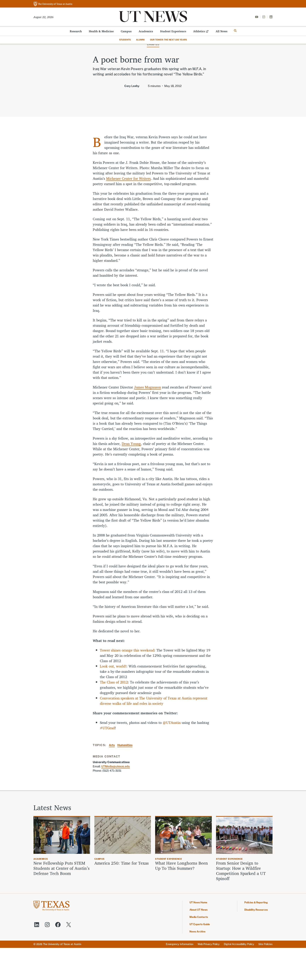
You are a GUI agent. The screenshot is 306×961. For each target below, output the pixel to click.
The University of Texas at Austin (62, 944)
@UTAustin (172, 722)
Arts (112, 745)
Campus (126, 31)
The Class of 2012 (114, 682)
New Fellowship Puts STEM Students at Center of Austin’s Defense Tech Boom (61, 868)
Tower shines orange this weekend (127, 650)
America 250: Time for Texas (122, 863)
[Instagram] (263, 16)
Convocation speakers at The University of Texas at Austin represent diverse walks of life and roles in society (153, 700)
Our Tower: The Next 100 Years (168, 40)
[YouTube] (256, 16)
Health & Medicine (101, 31)
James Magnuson (147, 387)
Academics (146, 31)
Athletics (199, 31)
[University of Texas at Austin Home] (52, 4)
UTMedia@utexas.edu (115, 766)
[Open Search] (235, 30)
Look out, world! (113, 666)
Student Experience (173, 31)
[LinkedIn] (271, 16)
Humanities (124, 745)
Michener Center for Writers (128, 178)
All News (221, 31)
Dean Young (131, 444)
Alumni (140, 40)
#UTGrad (107, 728)
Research (76, 31)
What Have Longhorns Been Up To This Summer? (181, 866)
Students (125, 40)
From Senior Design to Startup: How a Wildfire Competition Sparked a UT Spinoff (241, 871)
